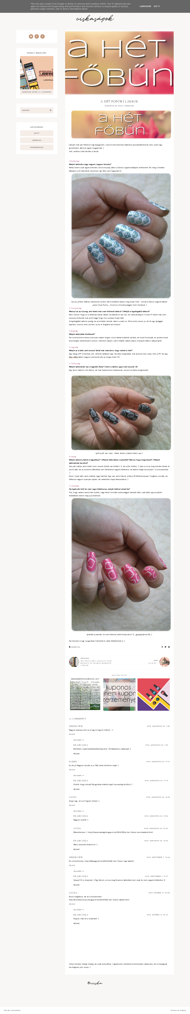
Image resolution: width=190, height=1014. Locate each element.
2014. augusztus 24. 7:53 (157, 745)
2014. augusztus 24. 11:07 (158, 761)
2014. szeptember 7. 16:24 (158, 857)
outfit (37, 133)
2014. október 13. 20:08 (159, 893)
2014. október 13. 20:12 (157, 915)
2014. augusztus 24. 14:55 (158, 797)
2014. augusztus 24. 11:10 (156, 781)
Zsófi (73, 797)
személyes (75, 647)
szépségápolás (36, 147)
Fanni (73, 761)
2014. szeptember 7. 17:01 (156, 876)
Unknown (76, 726)
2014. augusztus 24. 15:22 (156, 828)
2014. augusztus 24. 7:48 (158, 726)
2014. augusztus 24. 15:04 (156, 816)
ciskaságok (95, 19)
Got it (157, 6)
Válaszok (77, 740)
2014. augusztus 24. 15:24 (156, 841)
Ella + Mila (73, 357)
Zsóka (73, 892)
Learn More (145, 6)
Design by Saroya (178, 1010)
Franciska (80, 745)
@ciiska (95, 983)
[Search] (50, 110)
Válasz (72, 734)
